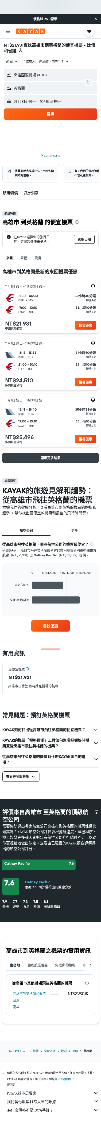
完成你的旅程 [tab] (65, 965)
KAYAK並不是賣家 (21, 1093)
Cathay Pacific (37, 882)
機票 (36, 1051)
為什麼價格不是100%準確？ (30, 1110)
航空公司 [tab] (26, 530)
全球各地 (49, 1051)
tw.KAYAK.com (18, 1051)
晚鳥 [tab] (38, 258)
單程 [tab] (23, 258)
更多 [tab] (74, 530)
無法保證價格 (63, 1079)
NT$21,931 (13, 45)
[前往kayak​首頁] (30, 31)
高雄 (16, 1007)
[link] (50, 626)
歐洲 (64, 1051)
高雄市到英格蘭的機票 (29, 994)
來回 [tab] (9, 258)
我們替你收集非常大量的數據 (31, 1101)
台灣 (16, 1000)
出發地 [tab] (15, 965)
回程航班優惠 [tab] (37, 965)
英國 (75, 1051)
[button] (96, 19)
